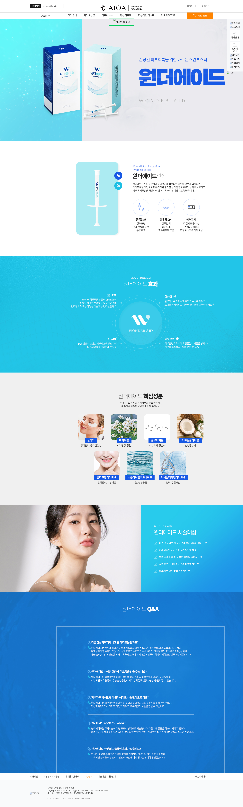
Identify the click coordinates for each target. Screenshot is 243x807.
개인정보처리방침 (51, 776)
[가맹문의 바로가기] (235, 67)
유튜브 (185, 777)
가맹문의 (88, 776)
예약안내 (72, 15)
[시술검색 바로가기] (235, 27)
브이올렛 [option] (48, 6)
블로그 (126, 22)
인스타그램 (176, 777)
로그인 (190, 6)
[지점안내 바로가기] (235, 23)
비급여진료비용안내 (107, 776)
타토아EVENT (168, 15)
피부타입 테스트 (146, 15)
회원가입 (206, 6)
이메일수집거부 (72, 776)
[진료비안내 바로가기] (235, 47)
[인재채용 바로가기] (235, 63)
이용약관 (34, 776)
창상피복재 (125, 15)
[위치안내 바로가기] (235, 35)
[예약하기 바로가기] (235, 55)
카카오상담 (89, 15)
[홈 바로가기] (121, 7)
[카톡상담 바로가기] (235, 59)
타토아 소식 (107, 15)
